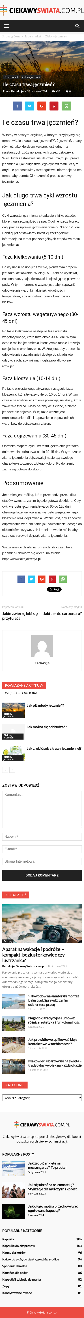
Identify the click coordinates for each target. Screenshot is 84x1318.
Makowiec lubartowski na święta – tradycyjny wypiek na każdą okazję (55, 1063)
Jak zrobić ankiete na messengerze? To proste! (47, 1165)
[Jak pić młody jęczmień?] (13, 710)
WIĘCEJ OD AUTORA (21, 693)
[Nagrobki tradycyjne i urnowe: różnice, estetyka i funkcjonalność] (13, 1023)
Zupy (5, 1286)
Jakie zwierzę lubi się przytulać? (20, 616)
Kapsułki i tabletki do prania (21, 1279)
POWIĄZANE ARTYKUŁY (24, 685)
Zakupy (8, 941)
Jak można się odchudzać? (47, 727)
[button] (77, 26)
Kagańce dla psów (15, 1273)
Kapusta (8, 1239)
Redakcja (17, 91)
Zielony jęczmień (31, 77)
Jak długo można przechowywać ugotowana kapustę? (53, 1208)
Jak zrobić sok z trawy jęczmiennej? (54, 748)
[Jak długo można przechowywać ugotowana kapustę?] (13, 1211)
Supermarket (11, 77)
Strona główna (11, 36)
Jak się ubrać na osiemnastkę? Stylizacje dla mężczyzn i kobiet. (53, 1186)
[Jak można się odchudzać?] (13, 732)
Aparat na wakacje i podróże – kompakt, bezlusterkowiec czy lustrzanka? (33, 954)
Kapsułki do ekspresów (18, 1246)
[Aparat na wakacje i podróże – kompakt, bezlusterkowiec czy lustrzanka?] (42, 923)
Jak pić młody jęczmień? (45, 705)
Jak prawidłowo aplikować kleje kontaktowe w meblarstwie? (52, 1041)
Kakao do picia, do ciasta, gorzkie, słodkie (30, 1259)
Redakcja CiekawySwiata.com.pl (23, 966)
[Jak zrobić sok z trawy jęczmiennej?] (13, 753)
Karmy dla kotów (14, 1252)
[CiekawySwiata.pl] (42, 10)
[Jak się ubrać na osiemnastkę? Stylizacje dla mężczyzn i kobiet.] (13, 1190)
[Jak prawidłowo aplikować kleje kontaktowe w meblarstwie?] (13, 1045)
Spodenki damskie (14, 1266)
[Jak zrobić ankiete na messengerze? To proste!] (13, 1168)
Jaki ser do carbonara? (62, 613)
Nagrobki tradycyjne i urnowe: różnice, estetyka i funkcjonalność (54, 1020)
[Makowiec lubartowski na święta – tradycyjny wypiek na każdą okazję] (13, 1066)
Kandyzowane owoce (17, 1293)
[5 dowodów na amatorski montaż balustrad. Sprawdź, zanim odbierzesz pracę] (13, 1001)
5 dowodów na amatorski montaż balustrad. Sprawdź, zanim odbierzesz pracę (53, 1000)
